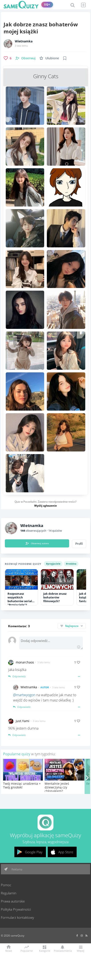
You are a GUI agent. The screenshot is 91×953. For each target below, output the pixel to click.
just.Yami (22, 721)
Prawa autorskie (13, 901)
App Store (65, 852)
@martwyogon (24, 694)
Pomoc (6, 885)
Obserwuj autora (40, 543)
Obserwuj (28, 58)
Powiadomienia (62, 950)
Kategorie (44, 950)
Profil (79, 544)
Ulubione (52, 58)
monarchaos (25, 662)
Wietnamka (23, 41)
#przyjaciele (53, 563)
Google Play (33, 852)
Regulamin (8, 893)
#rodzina (71, 563)
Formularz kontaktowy (17, 917)
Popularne (27, 950)
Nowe (8, 950)
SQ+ (47, 4)
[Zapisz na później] (65, 58)
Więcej (80, 950)
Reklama (16, 869)
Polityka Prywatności (16, 909)
